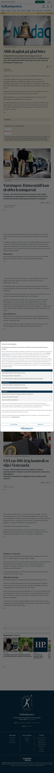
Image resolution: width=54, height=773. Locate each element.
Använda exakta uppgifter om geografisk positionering (13, 385)
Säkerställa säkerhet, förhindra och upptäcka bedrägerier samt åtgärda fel (17, 394)
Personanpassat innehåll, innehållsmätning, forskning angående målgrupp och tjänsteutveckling (22, 378)
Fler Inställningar (14, 424)
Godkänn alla (40, 424)
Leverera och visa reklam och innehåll (10, 397)
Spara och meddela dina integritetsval (10, 399)
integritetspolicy (16, 417)
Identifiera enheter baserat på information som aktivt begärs (15, 387)
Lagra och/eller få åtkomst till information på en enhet (13, 372)
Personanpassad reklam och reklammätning (11, 375)
